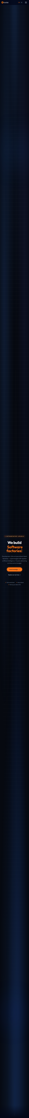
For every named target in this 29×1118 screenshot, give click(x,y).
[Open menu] (26, 2)
